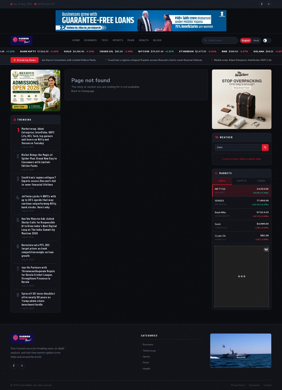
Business (90, 40)
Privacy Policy (238, 385)
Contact (267, 385)
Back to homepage (82, 91)
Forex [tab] (261, 180)
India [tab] (222, 180)
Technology (149, 350)
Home (76, 40)
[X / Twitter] (268, 4)
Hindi (256, 40)
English (246, 40)
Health (144, 40)
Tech (104, 40)
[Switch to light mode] (267, 40)
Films (131, 40)
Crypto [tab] (242, 180)
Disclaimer (254, 385)
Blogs (157, 40)
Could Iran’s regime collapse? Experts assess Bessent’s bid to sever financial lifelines (142, 60)
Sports (118, 40)
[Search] (265, 147)
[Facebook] (262, 4)
